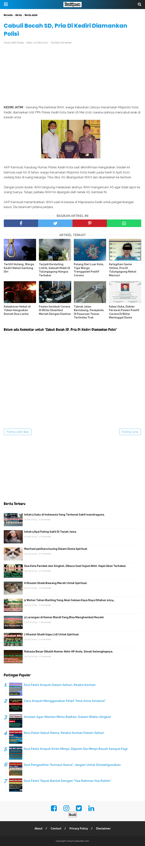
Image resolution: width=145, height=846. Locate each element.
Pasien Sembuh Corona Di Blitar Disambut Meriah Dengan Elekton (55, 310)
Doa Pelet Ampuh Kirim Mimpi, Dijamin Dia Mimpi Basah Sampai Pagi (75, 749)
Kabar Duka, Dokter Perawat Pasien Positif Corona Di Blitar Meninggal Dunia (124, 312)
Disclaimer (103, 828)
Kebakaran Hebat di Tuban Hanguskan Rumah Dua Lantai (17, 310)
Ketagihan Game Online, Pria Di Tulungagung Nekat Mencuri (122, 270)
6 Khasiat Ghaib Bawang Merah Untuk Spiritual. (55, 583)
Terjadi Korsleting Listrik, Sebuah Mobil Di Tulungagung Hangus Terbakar (54, 270)
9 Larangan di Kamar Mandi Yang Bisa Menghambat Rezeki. (64, 617)
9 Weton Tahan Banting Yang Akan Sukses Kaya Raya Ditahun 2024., (69, 600)
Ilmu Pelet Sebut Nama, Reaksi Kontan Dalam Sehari (64, 733)
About (38, 828)
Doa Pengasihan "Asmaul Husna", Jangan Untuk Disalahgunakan (72, 765)
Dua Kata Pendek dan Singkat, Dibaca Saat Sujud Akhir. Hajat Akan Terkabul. (75, 565)
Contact (56, 828)
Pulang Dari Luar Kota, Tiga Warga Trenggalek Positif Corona (89, 270)
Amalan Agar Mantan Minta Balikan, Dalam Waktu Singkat (67, 717)
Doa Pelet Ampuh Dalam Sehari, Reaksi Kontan (60, 685)
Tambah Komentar (61, 42)
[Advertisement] (72, 75)
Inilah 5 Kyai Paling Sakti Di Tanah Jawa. (50, 531)
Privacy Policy (78, 828)
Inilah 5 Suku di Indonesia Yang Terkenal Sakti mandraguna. (64, 514)
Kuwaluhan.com (80, 841)
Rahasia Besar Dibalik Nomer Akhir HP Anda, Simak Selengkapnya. (68, 651)
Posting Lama (130, 431)
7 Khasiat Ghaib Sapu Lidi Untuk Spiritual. (51, 634)
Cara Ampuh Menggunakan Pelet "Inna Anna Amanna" (65, 701)
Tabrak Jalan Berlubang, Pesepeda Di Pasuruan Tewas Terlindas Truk (89, 312)
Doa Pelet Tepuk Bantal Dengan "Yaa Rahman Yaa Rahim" (67, 781)
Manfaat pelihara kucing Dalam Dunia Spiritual (55, 548)
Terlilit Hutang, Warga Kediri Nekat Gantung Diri (19, 268)
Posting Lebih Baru (17, 431)
